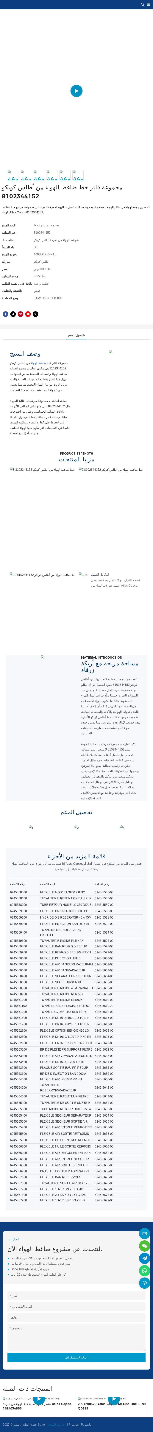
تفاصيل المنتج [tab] (76, 335)
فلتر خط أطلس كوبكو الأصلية (99, 717)
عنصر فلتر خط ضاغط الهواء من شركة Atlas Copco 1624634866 (37, 1406)
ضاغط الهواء (38, 363)
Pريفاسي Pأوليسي (80, 1424)
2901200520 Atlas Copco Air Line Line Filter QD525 (112, 1406)
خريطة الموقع (56, 1424)
